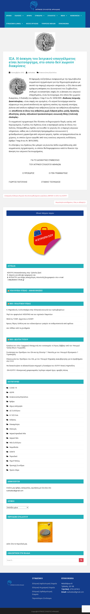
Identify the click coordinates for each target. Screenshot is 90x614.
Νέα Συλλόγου (15, 442)
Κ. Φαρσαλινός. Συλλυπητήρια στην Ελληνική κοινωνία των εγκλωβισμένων (35, 310)
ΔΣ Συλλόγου (14, 410)
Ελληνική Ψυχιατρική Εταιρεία (43, 587)
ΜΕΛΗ (63, 16)
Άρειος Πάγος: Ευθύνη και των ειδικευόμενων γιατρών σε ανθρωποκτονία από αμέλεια (39, 323)
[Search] (81, 560)
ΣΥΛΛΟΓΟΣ (51, 16)
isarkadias (31, 72)
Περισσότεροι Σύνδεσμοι (42, 598)
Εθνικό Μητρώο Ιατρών (45, 213)
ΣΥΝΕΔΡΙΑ (38, 16)
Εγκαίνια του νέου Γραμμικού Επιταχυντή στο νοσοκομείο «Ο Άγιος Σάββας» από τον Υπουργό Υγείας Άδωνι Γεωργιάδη (43, 346)
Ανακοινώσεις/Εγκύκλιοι (48, 72)
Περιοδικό (13, 456)
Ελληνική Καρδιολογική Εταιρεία (44, 583)
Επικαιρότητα (14, 424)
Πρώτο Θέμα (14, 470)
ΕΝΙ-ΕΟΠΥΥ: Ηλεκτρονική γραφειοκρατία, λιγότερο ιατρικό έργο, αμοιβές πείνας (37, 370)
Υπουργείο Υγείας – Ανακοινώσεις (26, 290)
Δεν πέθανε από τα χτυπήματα (18, 328)
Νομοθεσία (13, 447)
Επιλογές (12, 429)
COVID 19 (13, 388)
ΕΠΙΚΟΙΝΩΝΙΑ (64, 24)
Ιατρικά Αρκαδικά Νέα (17, 433)
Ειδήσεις (12, 420)
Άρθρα (11, 401)
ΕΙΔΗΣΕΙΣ (18, 16)
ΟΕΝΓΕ (12, 452)
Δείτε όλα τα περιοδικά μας (16, 544)
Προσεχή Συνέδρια (16, 465)
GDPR (11, 392)
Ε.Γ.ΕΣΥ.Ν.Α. (13, 415)
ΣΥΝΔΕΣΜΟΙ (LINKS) (13, 24)
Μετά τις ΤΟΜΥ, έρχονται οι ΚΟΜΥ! (19, 319)
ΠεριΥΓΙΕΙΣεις (14, 461)
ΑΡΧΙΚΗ (8, 16)
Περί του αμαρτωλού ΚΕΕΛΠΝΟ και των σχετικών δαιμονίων (29, 314)
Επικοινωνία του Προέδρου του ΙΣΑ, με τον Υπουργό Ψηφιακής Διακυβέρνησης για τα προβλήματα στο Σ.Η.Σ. (44, 360)
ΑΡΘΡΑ (29, 16)
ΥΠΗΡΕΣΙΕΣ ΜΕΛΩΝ (48, 24)
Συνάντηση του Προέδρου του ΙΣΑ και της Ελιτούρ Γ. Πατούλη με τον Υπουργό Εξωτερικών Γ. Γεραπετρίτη (42, 353)
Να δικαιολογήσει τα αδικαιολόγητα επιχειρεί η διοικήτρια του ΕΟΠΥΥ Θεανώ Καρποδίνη (40, 366)
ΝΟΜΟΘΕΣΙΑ (74, 16)
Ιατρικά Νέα (13, 438)
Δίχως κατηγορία (15, 406)
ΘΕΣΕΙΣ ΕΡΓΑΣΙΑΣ (32, 24)
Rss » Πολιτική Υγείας (20, 304)
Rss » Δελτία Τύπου (19, 339)
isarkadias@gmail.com (14, 490)
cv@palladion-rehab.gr (16, 280)
